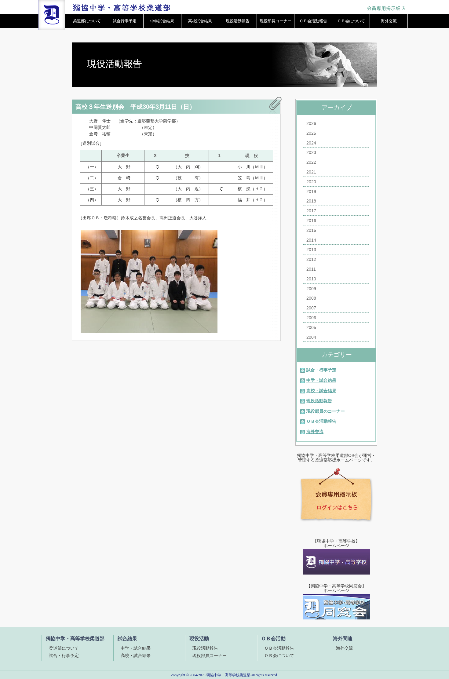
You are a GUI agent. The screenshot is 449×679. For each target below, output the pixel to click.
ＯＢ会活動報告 (313, 21)
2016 (311, 220)
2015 (311, 230)
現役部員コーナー (275, 21)
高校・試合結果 (321, 390)
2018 (311, 201)
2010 (311, 278)
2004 (311, 337)
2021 (311, 172)
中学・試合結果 (321, 380)
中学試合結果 (162, 21)
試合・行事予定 (321, 369)
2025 (311, 133)
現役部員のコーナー (325, 411)
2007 (311, 307)
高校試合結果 (200, 21)
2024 (311, 143)
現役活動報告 (238, 21)
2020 (311, 181)
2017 (311, 210)
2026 (311, 123)
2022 (311, 162)
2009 (311, 288)
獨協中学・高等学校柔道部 (228, 674)
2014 (311, 240)
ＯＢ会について (351, 21)
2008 (311, 298)
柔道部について (87, 21)
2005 (311, 327)
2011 (311, 269)
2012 (311, 259)
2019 (311, 191)
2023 (311, 152)
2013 (311, 249)
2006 (311, 317)
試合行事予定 (125, 21)
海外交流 (389, 21)
